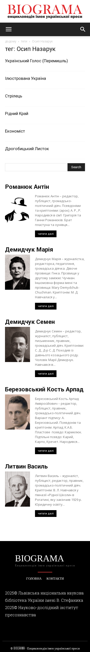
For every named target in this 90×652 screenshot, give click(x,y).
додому (10, 41)
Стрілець (13, 95)
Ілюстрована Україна (25, 78)
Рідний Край (16, 113)
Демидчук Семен (30, 321)
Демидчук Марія (29, 249)
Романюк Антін (27, 186)
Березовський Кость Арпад (44, 389)
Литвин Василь (26, 466)
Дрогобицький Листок (27, 148)
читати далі (46, 233)
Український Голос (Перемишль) (36, 60)
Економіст (15, 131)
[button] (8, 29)
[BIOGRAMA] (45, 12)
